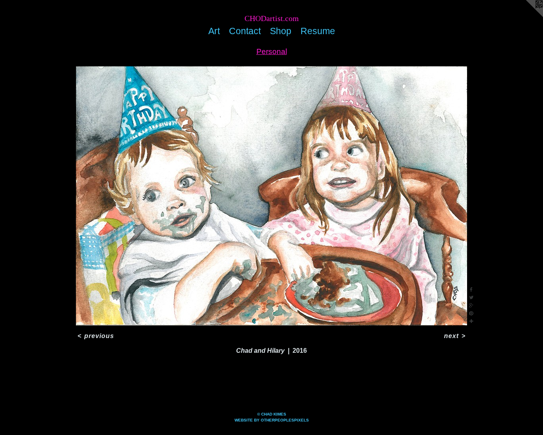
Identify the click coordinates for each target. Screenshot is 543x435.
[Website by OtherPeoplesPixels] (527, 16)
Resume (318, 31)
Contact (245, 31)
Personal (271, 51)
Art (214, 31)
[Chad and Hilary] (271, 195)
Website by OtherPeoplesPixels (272, 420)
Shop (280, 31)
